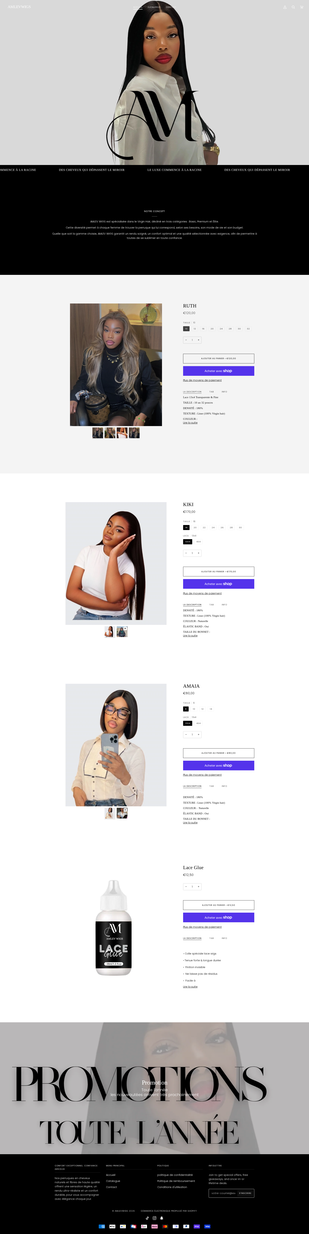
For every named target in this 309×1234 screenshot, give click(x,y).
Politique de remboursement (176, 1181)
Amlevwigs (121, 1210)
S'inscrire (245, 1193)
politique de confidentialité (175, 1175)
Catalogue (113, 1181)
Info (224, 391)
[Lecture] (116, 611)
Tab (211, 391)
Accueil (110, 1175)
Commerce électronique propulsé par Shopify (169, 1210)
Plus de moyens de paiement (202, 380)
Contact (111, 1187)
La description (192, 391)
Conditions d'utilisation (172, 1187)
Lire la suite (190, 422)
